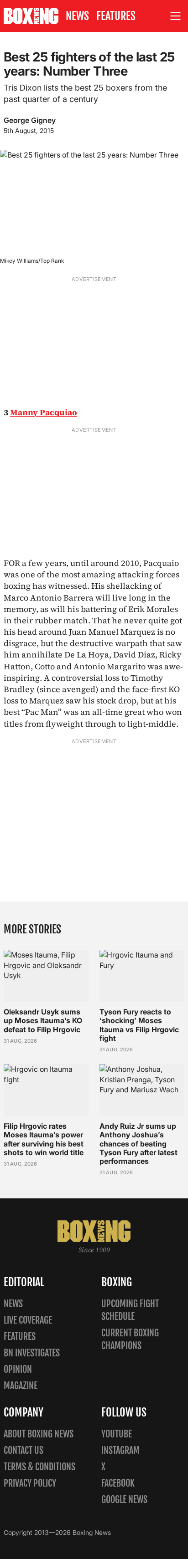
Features (116, 16)
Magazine (20, 1385)
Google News (124, 1499)
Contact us (23, 1450)
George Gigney (30, 120)
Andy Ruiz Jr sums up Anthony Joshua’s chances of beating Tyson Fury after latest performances (138, 1143)
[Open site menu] (175, 16)
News (77, 16)
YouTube (116, 1434)
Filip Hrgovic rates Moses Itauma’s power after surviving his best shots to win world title (44, 1139)
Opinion (18, 1369)
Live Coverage (28, 1320)
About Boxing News (38, 1434)
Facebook (118, 1483)
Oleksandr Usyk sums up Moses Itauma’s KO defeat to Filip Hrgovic (43, 1020)
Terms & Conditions (39, 1466)
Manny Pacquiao (43, 412)
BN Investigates (32, 1353)
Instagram (120, 1450)
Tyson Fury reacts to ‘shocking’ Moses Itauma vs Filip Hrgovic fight (139, 1025)
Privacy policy (30, 1483)
